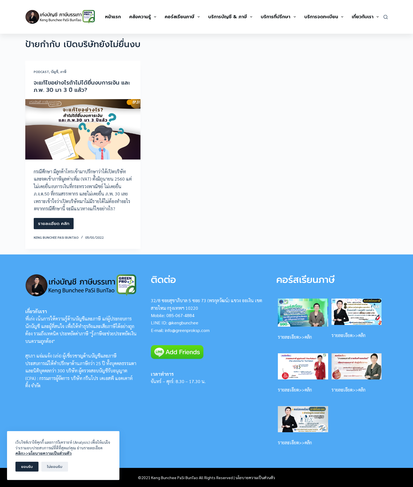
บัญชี (54, 71)
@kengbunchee (183, 323)
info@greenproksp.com (187, 330)
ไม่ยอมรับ (54, 466)
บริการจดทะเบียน (321, 16)
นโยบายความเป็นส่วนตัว (255, 477)
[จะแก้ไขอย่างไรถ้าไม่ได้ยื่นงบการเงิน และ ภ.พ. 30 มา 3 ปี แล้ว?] (82, 129)
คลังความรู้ (140, 16)
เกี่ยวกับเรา (362, 16)
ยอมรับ (27, 466)
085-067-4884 (180, 315)
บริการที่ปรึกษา (275, 16)
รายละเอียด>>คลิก (295, 337)
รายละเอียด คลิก (53, 224)
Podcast (41, 71)
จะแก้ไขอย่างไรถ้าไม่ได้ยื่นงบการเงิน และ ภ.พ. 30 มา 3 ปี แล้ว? (82, 86)
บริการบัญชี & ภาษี (227, 16)
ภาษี (63, 71)
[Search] (386, 17)
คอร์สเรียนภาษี (179, 16)
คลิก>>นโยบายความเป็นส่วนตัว (43, 453)
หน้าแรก (113, 16)
